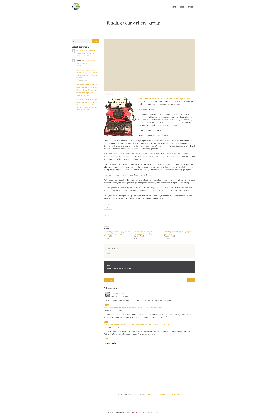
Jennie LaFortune (118, 293)
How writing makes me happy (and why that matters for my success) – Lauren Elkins (137, 324)
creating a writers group (115, 268)
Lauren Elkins (80, 51)
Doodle (191, 7)
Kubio (156, 412)
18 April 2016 (119, 94)
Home (173, 7)
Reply (107, 305)
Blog (182, 7)
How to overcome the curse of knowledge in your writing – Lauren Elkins (133, 308)
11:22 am (128, 94)
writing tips (127, 268)
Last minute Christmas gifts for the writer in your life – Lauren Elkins (86, 87)
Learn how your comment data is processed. (164, 395)
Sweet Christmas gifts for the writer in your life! (87, 75)
